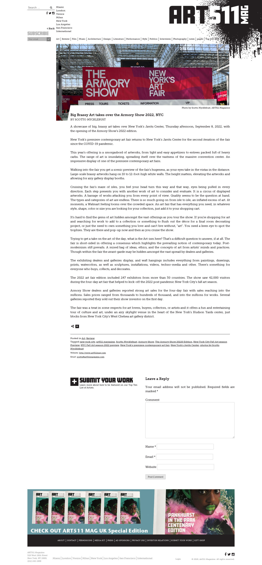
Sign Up (186, 308)
